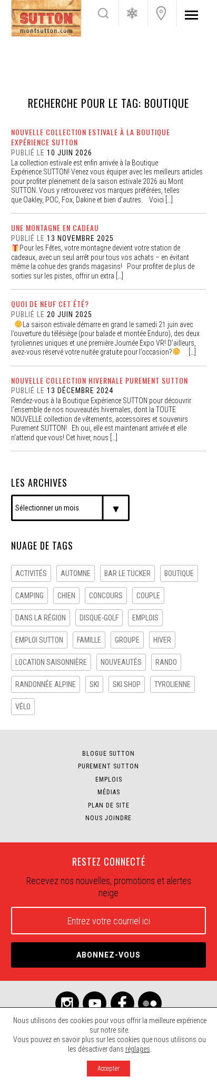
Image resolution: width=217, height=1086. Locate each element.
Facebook (122, 1003)
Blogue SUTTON (108, 753)
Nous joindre (161, 13)
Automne (76, 573)
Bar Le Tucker (127, 573)
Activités (31, 573)
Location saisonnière (51, 662)
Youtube (94, 1003)
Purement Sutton (108, 766)
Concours (106, 595)
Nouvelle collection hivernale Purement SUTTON (99, 380)
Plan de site (109, 805)
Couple (148, 595)
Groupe (127, 640)
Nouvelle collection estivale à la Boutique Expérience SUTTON (90, 136)
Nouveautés (121, 662)
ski (94, 684)
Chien (66, 595)
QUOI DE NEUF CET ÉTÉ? (50, 303)
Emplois (108, 779)
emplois (145, 618)
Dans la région (40, 618)
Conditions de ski (132, 13)
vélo (23, 706)
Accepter (108, 1068)
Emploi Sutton (39, 640)
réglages (137, 1049)
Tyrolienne (172, 684)
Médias (108, 792)
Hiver (162, 640)
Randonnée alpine (45, 684)
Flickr (150, 1003)
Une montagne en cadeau (55, 227)
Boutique (179, 573)
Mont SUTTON (46, 18)
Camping (29, 595)
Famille (89, 640)
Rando (166, 662)
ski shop (127, 684)
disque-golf (99, 618)
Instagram (67, 1003)
